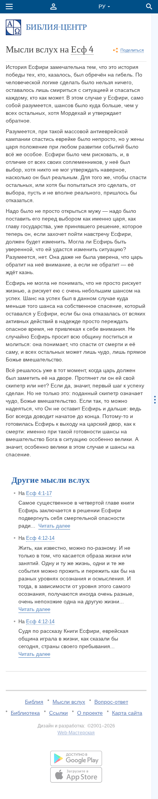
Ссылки (58, 713)
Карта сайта (127, 713)
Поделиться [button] (132, 50)
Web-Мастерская (76, 732)
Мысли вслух (69, 702)
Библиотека (25, 713)
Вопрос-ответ (111, 702)
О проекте (90, 713)
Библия (34, 702)
